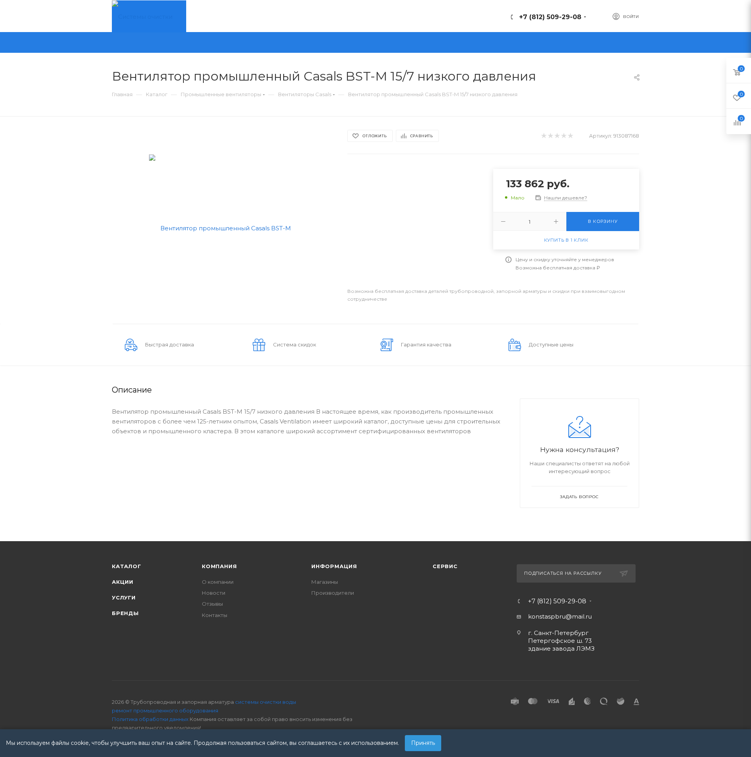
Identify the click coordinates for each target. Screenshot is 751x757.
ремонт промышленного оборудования (165, 710)
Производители (332, 593)
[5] (570, 136)
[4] (563, 136)
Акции (122, 582)
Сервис (445, 566)
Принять (423, 742)
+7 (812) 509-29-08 (550, 17)
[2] (550, 136)
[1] (543, 136)
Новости (213, 593)
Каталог (126, 566)
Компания (219, 566)
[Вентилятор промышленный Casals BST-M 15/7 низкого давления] (222, 227)
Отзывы (212, 604)
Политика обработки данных (150, 719)
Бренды (125, 613)
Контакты (214, 615)
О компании (218, 582)
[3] (556, 136)
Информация (334, 566)
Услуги (124, 597)
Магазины (324, 582)
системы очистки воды (265, 702)
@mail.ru (579, 616)
